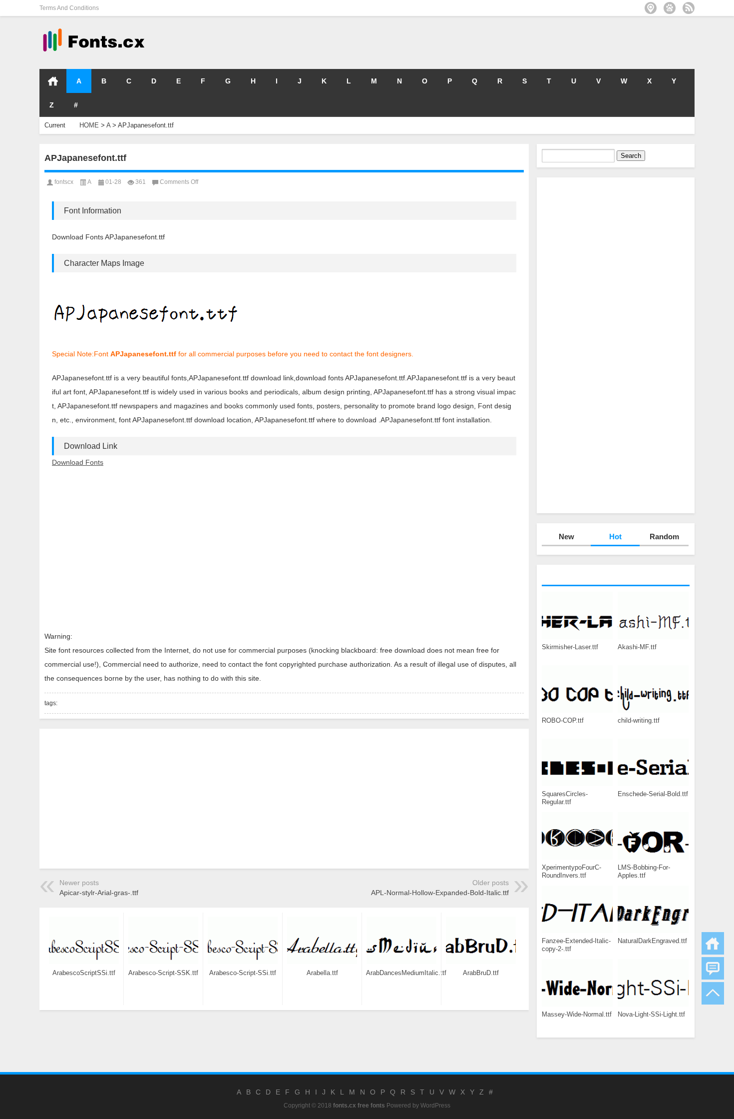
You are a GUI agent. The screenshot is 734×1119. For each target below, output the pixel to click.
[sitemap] (651, 8)
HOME (52, 81)
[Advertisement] (545, 42)
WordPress (435, 1105)
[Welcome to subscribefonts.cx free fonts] (689, 8)
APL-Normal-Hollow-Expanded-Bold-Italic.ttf (440, 893)
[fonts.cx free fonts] (92, 29)
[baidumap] (670, 8)
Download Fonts (77, 462)
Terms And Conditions (69, 7)
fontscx (63, 181)
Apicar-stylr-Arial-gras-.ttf (98, 893)
